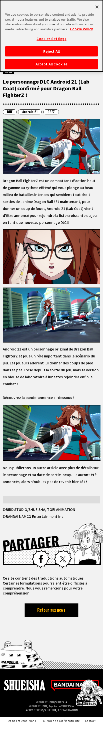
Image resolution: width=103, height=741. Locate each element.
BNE (9, 111)
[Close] (97, 6)
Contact (90, 721)
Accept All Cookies (52, 64)
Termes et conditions (21, 721)
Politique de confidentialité (61, 721)
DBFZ (51, 111)
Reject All (51, 51)
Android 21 (30, 111)
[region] (51, 36)
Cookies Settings (51, 38)
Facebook (40, 559)
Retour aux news (51, 610)
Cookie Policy (81, 29)
